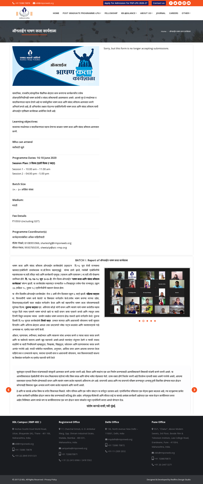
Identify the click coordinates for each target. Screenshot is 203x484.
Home (163, 31)
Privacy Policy (51, 479)
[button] (139, 321)
